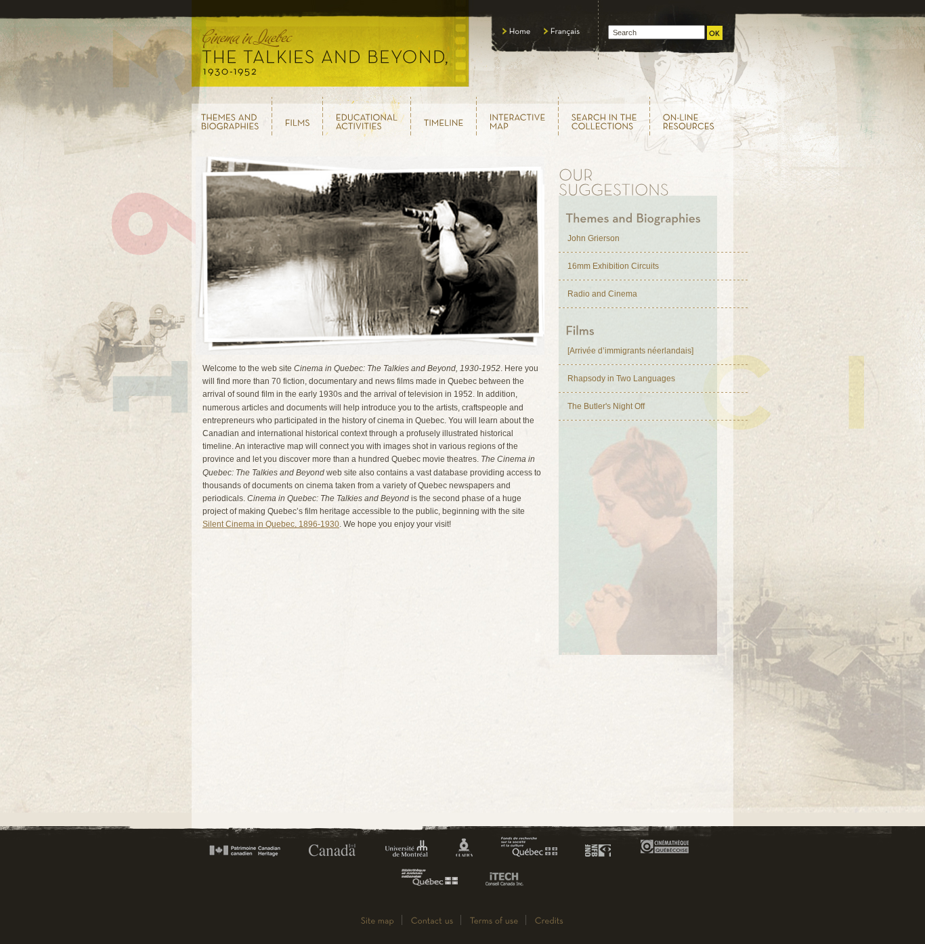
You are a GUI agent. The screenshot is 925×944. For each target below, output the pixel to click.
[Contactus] (432, 920)
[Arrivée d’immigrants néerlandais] (630, 351)
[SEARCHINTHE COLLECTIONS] (604, 116)
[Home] (516, 31)
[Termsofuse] (494, 920)
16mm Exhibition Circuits (613, 266)
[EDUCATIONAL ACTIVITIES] (367, 116)
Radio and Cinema (602, 294)
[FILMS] (297, 116)
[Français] (562, 31)
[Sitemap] (378, 920)
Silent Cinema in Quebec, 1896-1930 (270, 524)
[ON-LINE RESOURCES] (692, 116)
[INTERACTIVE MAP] (518, 116)
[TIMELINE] (444, 116)
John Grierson (593, 238)
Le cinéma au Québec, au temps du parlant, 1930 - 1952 (330, 47)
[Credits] (549, 920)
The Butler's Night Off (606, 406)
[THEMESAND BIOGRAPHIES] (231, 116)
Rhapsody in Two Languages (621, 378)
